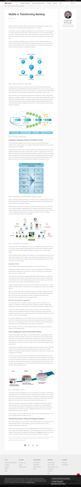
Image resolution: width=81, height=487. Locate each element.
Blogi (49, 473)
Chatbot (20, 464)
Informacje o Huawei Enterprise (11, 462)
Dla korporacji (64, 462)
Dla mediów (7, 464)
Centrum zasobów (51, 464)
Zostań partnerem (36, 462)
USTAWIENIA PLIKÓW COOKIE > (58, 483)
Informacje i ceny (22, 462)
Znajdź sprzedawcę (22, 466)
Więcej (6, 471)
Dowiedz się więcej (31, 482)
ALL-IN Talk (50, 471)
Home (6, 6)
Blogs (9, 6)
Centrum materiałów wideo (53, 466)
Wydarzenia (7, 466)
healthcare (39, 432)
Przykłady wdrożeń (51, 462)
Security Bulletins (65, 464)
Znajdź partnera (36, 464)
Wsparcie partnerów (37, 466)
